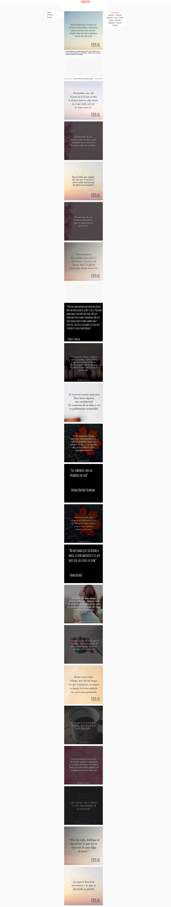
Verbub (85, 2)
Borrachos (118, 15)
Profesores (109, 17)
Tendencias (50, 15)
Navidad (115, 25)
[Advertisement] (85, 7)
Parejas (111, 20)
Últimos (49, 12)
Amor (115, 17)
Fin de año (118, 20)
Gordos (121, 17)
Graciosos (111, 15)
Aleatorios (49, 17)
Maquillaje (111, 22)
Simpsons (118, 22)
